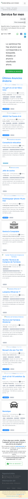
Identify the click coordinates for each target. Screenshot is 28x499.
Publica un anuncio (14, 71)
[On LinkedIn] (25, 36)
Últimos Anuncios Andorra (12, 79)
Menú (21, 19)
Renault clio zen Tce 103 (12, 350)
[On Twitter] (25, 34)
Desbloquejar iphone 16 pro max (13, 200)
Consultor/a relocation (11, 143)
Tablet (13, 488)
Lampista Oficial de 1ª (11, 292)
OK (20, 496)
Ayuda (5, 477)
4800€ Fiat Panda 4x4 (11, 116)
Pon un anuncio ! (15, 464)
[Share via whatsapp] (17, 34)
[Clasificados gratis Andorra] (10, 3)
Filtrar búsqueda (18, 22)
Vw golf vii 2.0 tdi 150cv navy (12, 89)
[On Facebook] (21, 34)
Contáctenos (17, 476)
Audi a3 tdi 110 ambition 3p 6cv (13, 377)
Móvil (8, 488)
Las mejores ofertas (8, 483)
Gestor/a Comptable (10, 231)
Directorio (17, 483)
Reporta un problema (13, 477)
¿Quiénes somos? (7, 476)
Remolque (6, 411)
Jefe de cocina (8, 171)
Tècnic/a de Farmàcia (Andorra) (11, 321)
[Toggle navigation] (25, 3)
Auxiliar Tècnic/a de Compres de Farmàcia (11, 261)
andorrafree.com (20, 446)
